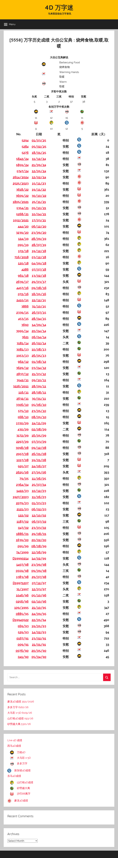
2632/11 (22, 398)
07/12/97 (39, 583)
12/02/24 (39, 177)
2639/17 (22, 282)
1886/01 (22, 534)
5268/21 (22, 214)
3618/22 (22, 189)
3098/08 (22, 448)
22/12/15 (39, 300)
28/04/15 (39, 318)
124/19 (23, 239)
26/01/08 (39, 454)
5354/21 (22, 208)
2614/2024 (21, 177)
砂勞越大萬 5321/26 (19, 724)
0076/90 (22, 650)
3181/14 (23, 343)
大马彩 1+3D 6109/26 (19, 712)
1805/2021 (21, 202)
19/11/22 (39, 189)
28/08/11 (39, 392)
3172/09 (22, 435)
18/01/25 (39, 152)
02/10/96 (38, 601)
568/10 (23, 417)
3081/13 (22, 349)
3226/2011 (21, 386)
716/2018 (21, 257)
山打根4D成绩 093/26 (20, 718)
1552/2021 (21, 220)
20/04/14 (39, 331)
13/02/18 (39, 275)
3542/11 (23, 380)
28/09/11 (39, 386)
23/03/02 (39, 528)
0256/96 (22, 601)
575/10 (23, 411)
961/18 (23, 275)
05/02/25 (39, 146)
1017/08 (22, 460)
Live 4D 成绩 (14, 740)
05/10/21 (39, 208)
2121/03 (23, 509)
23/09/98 (38, 564)
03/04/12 (39, 368)
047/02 (23, 528)
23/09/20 (38, 232)
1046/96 (22, 595)
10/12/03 (39, 491)
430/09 (23, 429)
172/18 (23, 251)
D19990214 (21, 558)
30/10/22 (39, 196)
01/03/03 (39, 503)
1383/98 (22, 577)
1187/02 (23, 521)
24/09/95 (39, 614)
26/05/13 (39, 355)
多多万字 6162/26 (17, 707)
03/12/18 (39, 257)
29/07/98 (39, 577)
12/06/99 (39, 552)
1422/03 (22, 491)
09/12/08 (38, 448)
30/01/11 (39, 398)
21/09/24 (39, 165)
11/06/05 (39, 478)
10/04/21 (39, 214)
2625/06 (22, 472)
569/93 (23, 626)
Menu (12, 24)
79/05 (24, 478)
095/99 (23, 546)
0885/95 (22, 614)
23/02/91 (39, 638)
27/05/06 (39, 472)
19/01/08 (39, 460)
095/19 (23, 245)
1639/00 (22, 540)
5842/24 (22, 159)
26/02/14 (39, 343)
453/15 (23, 318)
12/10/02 (39, 515)
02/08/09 (38, 429)
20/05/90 (38, 650)
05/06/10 (38, 405)
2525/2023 (21, 183)
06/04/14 (39, 337)
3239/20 (22, 232)
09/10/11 (39, 380)
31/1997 (22, 589)
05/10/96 (38, 595)
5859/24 (22, 165)
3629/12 (22, 368)
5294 (25, 140)
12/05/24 (39, 171)
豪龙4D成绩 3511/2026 (20, 701)
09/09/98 (38, 571)
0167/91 (22, 638)
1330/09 (22, 423)
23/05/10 (39, 411)
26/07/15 (39, 312)
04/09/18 (38, 263)
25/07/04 (39, 484)
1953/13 (22, 355)
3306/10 (22, 405)
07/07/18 (39, 269)
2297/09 (22, 441)
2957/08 (22, 454)
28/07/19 (39, 245)
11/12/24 (39, 159)
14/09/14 (39, 325)
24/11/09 (39, 423)
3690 (25, 325)
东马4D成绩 (14, 775)
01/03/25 (39, 140)
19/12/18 (39, 251)
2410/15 (22, 300)
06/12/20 (38, 226)
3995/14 (22, 331)
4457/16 (22, 288)
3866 (25, 306)
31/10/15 (39, 306)
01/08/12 (39, 362)
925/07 (23, 466)
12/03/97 (39, 589)
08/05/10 (38, 417)
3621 (25, 337)
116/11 (23, 392)
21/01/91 (39, 644)
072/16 (23, 294)
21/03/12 (39, 374)
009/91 (23, 644)
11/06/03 (39, 497)
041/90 (23, 657)
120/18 (23, 263)
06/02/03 (38, 509)
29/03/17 (39, 282)
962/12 (23, 362)
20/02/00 (38, 540)
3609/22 (22, 196)
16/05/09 (39, 435)
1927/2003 (21, 497)
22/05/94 (39, 620)
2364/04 (22, 484)
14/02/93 (39, 632)
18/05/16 (39, 294)
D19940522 (21, 620)
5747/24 (23, 171)
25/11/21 (39, 202)
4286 (25, 269)
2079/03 (22, 503)
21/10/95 (39, 607)
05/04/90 (38, 657)
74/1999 (22, 552)
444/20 (23, 226)
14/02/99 (39, 558)
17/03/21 (39, 220)
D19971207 (21, 583)
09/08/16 (38, 288)
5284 (25, 146)
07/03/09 (39, 441)
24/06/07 (39, 466)
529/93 (23, 632)
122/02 (23, 515)
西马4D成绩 (14, 745)
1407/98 (22, 564)
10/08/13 (39, 349)
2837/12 (22, 374)
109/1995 (21, 607)
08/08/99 (38, 546)
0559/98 (22, 571)
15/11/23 (39, 183)
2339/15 (22, 312)
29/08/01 (39, 534)
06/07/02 (39, 521)
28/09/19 (38, 239)
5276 (25, 152)
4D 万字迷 (59, 7)
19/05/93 (39, 626)
